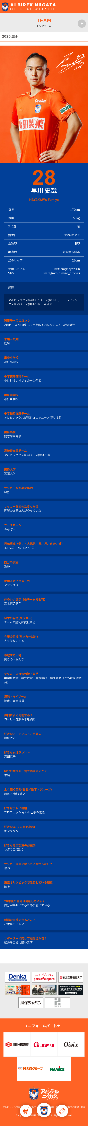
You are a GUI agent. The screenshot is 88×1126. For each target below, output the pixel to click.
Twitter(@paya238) (66, 269)
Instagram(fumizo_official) (61, 273)
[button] (44, 1110)
